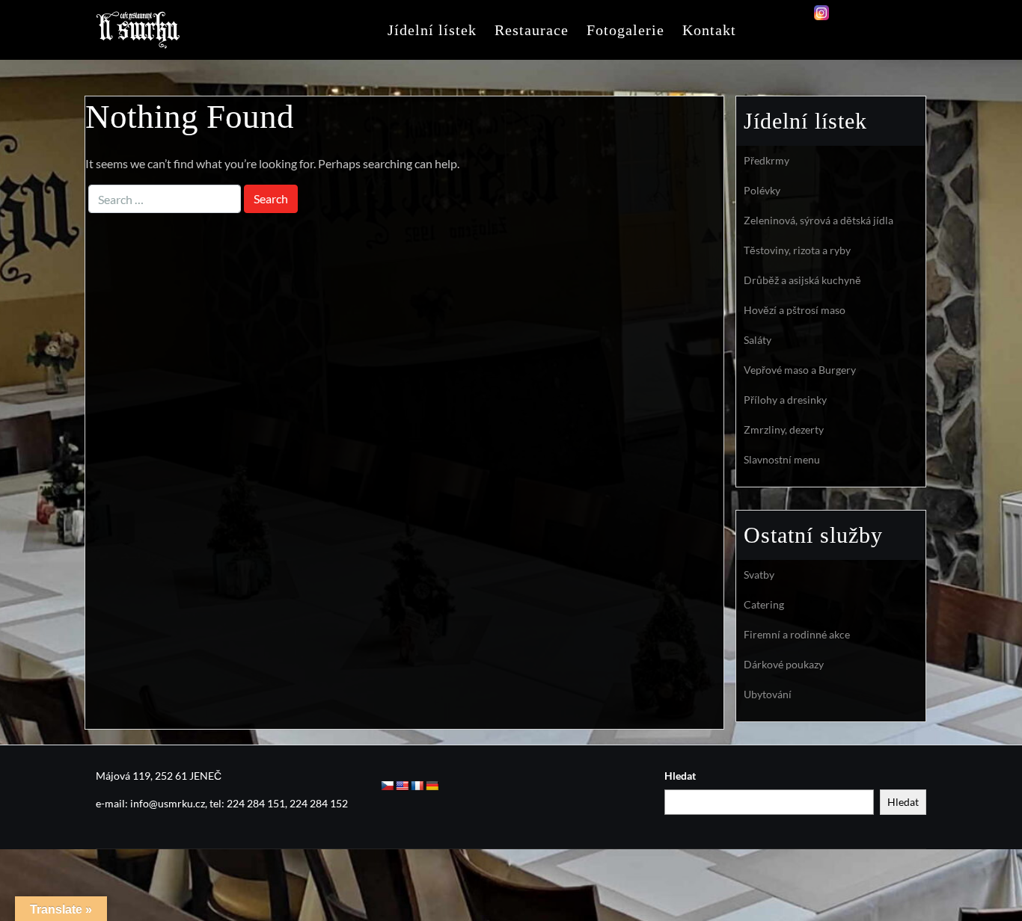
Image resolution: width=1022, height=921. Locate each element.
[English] (402, 786)
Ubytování (768, 694)
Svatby (759, 574)
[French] (416, 786)
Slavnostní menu (782, 459)
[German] (431, 786)
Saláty (757, 339)
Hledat (680, 775)
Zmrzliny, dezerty (784, 429)
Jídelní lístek (432, 30)
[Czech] (387, 786)
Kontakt (709, 30)
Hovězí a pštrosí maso (794, 310)
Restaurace (532, 30)
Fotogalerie (625, 30)
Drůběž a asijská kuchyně (802, 280)
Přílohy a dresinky (785, 399)
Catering (764, 604)
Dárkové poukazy (784, 664)
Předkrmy (766, 160)
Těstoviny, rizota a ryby (797, 250)
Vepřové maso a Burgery (800, 369)
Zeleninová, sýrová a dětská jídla (818, 220)
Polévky (762, 190)
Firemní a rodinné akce (797, 634)
